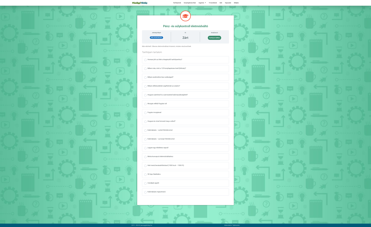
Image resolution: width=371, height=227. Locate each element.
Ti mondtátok (213, 3)
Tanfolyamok (177, 3)
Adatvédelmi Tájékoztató (232, 225)
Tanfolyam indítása (214, 37)
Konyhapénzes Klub (190, 3)
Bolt (221, 3)
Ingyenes (201, 3)
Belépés (236, 3)
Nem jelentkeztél (156, 37)
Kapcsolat (228, 3)
